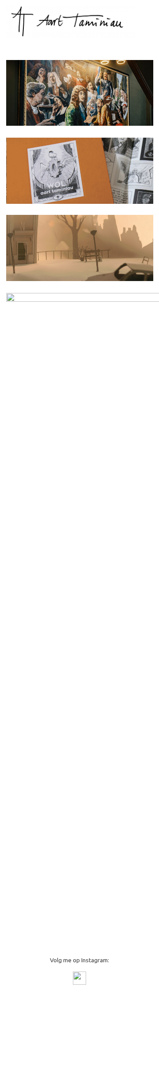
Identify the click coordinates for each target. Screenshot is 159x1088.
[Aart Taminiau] (70, 20)
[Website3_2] (79, 248)
